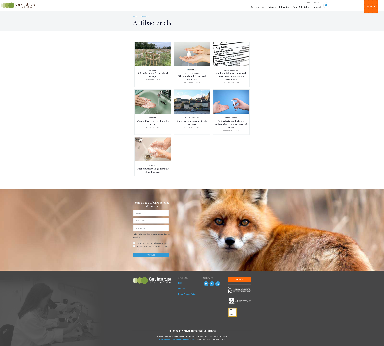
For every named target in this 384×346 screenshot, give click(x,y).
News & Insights (301, 7)
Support (317, 7)
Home (135, 16)
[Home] (18, 9)
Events (316, 2)
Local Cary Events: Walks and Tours (152, 243)
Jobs (180, 283)
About (308, 2)
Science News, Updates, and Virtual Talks (152, 247)
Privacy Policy (164, 339)
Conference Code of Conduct (183, 339)
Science (272, 7)
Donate (370, 6)
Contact (181, 288)
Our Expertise (257, 7)
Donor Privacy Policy (187, 294)
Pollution (144, 16)
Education (284, 7)
